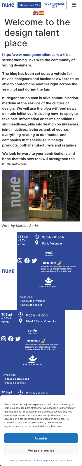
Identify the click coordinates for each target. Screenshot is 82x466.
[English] (36, 12)
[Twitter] (34, 260)
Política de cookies (20, 460)
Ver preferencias (41, 450)
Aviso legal (66, 460)
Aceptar (41, 438)
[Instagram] (20, 260)
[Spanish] (42, 12)
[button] (74, 5)
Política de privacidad (45, 460)
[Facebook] (27, 260)
